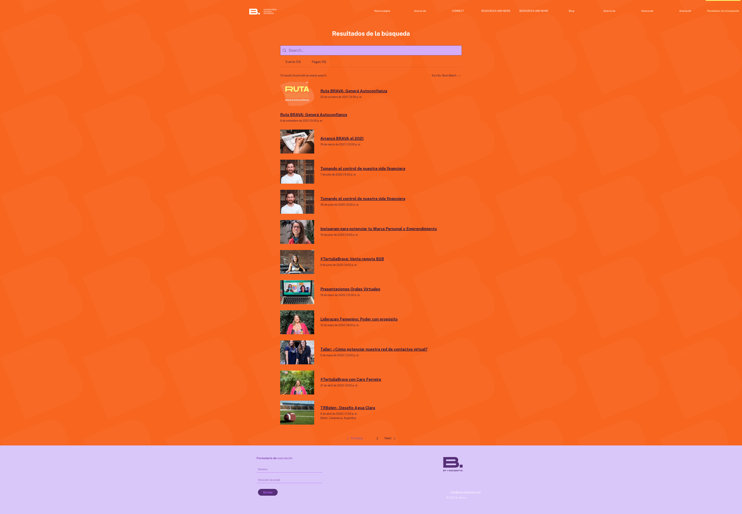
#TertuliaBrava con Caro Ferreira (350, 379)
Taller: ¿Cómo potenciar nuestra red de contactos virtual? (373, 349)
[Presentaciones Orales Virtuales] (297, 292)
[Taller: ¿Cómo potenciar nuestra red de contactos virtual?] (297, 352)
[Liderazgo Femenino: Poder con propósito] (297, 322)
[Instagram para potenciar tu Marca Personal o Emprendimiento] (297, 232)
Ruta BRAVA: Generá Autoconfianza (353, 91)
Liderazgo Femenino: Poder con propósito (359, 319)
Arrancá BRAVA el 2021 (342, 138)
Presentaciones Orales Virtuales (350, 289)
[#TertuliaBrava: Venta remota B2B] (297, 262)
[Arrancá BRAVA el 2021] (297, 142)
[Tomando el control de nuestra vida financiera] (297, 172)
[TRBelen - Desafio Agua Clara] (297, 413)
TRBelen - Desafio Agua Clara (347, 407)
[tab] (293, 62)
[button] (354, 438)
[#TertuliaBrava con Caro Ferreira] (297, 382)
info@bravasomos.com (466, 492)
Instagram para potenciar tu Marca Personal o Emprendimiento (378, 228)
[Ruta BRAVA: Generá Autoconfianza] (297, 94)
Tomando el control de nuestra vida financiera (362, 168)
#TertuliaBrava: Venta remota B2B (352, 259)
